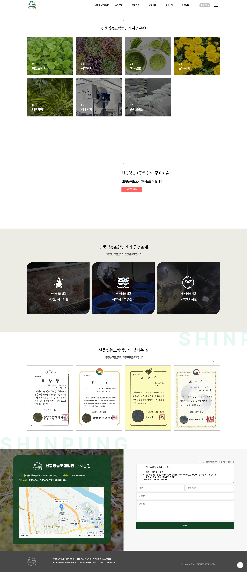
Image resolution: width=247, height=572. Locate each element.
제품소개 (169, 5)
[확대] (101, 506)
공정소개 (152, 5)
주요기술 (135, 5)
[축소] (101, 510)
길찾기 (88, 536)
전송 (185, 525)
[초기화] (101, 515)
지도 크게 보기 (98, 536)
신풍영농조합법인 (102, 5)
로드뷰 (81, 536)
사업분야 (119, 5)
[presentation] (213, 360)
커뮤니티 (185, 5)
